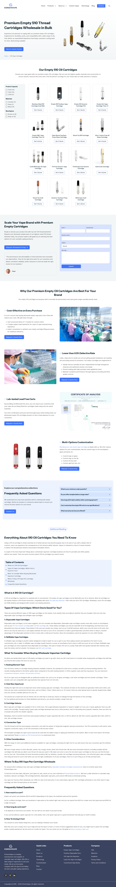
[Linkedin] (14, 875)
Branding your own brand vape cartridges (74, 447)
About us (61, 6)
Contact (101, 6)
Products (51, 6)
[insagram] (10, 875)
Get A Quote (38, 110)
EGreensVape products (72, 773)
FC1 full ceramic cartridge (21, 626)
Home (43, 6)
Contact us (10, 511)
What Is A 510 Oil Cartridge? (18, 565)
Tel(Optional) (89, 227)
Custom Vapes (74, 6)
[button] (86, 489)
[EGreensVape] (10, 6)
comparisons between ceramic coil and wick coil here (22, 673)
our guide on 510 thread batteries (30, 735)
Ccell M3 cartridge (39, 626)
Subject (64, 242)
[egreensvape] (10, 847)
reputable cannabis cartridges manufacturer (67, 767)
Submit (71, 266)
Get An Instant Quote (14, 49)
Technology (85, 6)
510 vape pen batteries (57, 600)
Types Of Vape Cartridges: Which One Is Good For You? (21, 570)
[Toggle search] (109, 5)
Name (63, 227)
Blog (93, 6)
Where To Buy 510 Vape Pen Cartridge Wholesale (20, 580)
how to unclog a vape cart (80, 829)
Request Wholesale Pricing (16, 247)
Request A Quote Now (14, 337)
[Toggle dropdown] (55, 6)
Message (64, 250)
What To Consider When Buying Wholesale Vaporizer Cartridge (22, 575)
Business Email (66, 235)
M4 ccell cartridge (45, 648)
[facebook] (5, 875)
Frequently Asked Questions (17, 584)
